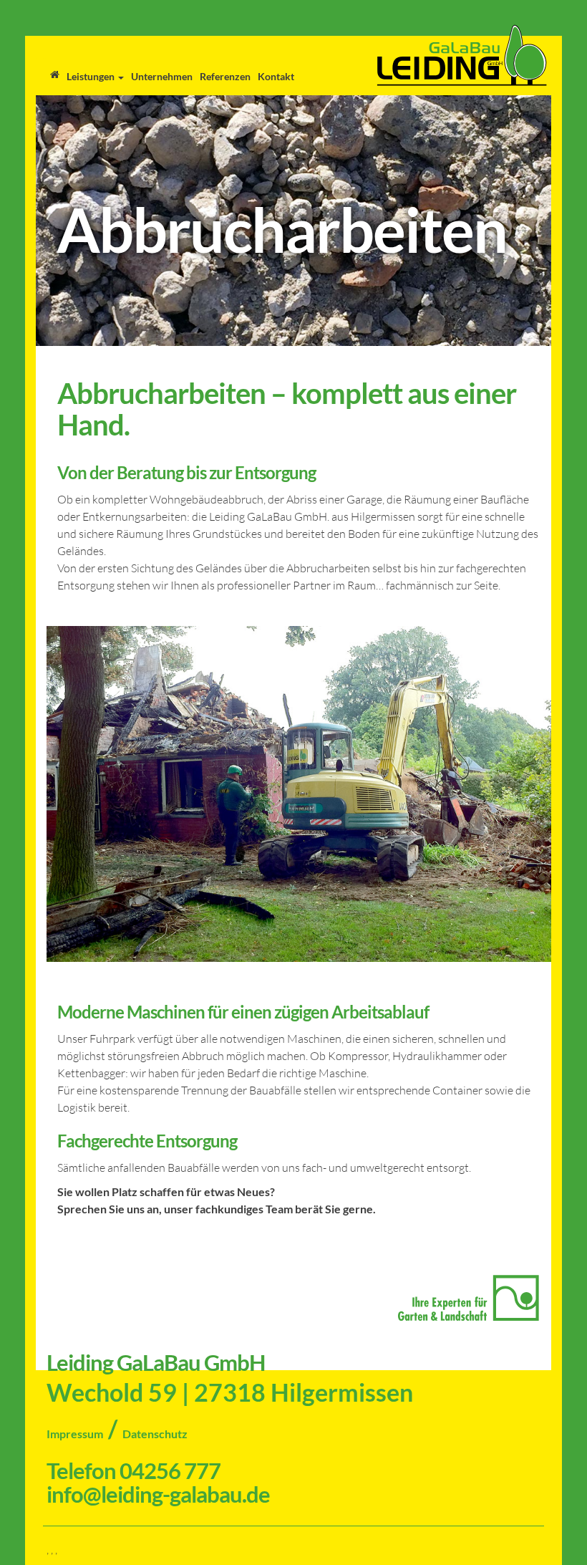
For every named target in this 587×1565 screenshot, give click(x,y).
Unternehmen (162, 76)
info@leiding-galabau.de (158, 1494)
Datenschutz (155, 1433)
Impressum (75, 1433)
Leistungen (92, 76)
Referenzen (225, 76)
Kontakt (276, 76)
